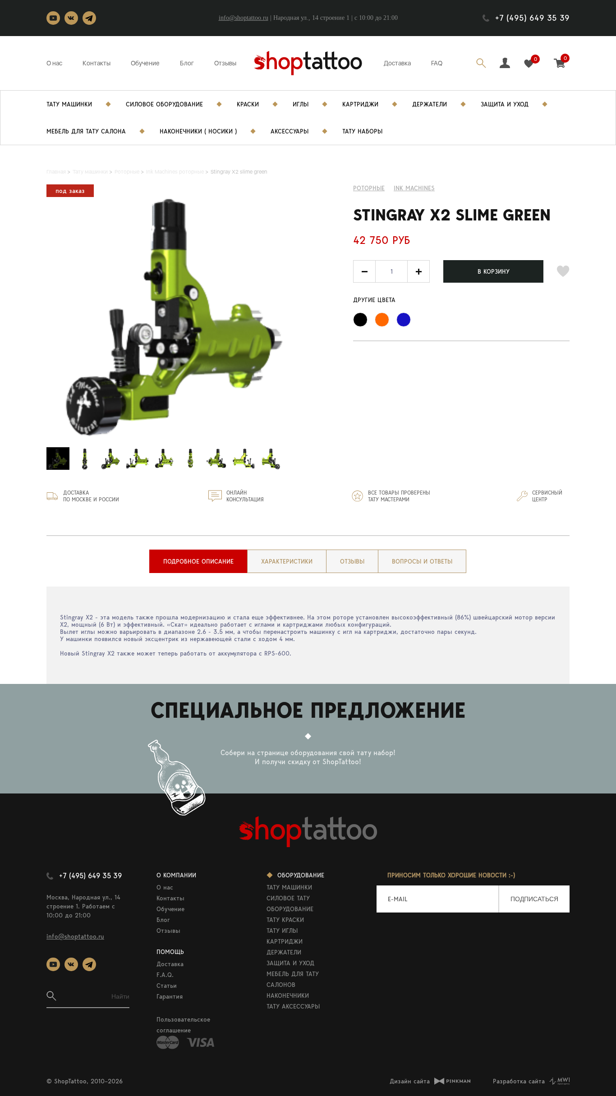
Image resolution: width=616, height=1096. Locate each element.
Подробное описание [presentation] (198, 561)
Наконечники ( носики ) (198, 131)
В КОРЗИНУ (494, 271)
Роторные (369, 188)
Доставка (397, 63)
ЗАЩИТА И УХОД (290, 963)
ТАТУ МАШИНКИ (289, 887)
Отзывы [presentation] (352, 561)
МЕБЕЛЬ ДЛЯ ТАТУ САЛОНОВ (293, 979)
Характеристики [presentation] (287, 561)
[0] (528, 64)
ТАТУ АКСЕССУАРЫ (293, 1006)
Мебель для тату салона (86, 131)
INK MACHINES (414, 188)
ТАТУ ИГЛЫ (282, 930)
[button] (418, 271)
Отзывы (225, 63)
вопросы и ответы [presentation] (422, 561)
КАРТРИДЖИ (285, 941)
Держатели (429, 104)
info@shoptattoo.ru (243, 17)
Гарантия (169, 996)
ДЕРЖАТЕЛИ (284, 952)
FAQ (436, 63)
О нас (54, 63)
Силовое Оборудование (164, 104)
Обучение (145, 63)
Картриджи (360, 104)
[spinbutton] (391, 271)
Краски (248, 104)
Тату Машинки (69, 104)
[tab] (198, 561)
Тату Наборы (362, 131)
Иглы (300, 104)
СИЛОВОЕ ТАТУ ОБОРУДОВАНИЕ (290, 903)
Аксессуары (289, 131)
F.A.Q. (165, 974)
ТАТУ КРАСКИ (285, 919)
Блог (187, 63)
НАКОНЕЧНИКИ (288, 995)
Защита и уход (505, 104)
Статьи (166, 985)
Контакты (96, 63)
